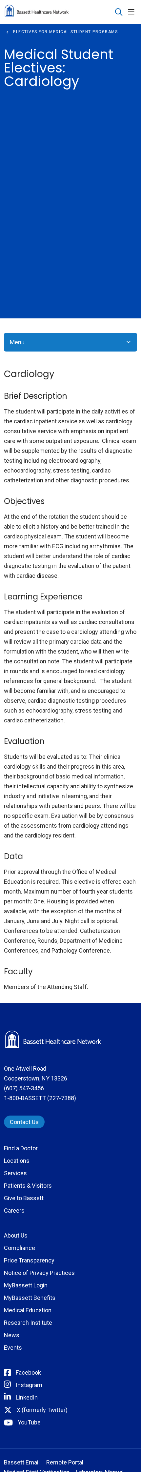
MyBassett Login (26, 1285)
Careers (14, 1210)
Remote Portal (64, 1462)
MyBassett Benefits (29, 1297)
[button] (132, 12)
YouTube (29, 1422)
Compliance (19, 1247)
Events (13, 1347)
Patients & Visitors (28, 1185)
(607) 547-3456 (24, 1088)
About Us (16, 1235)
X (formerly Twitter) (42, 1409)
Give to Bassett (24, 1198)
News (11, 1335)
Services (15, 1173)
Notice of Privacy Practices (39, 1272)
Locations (17, 1160)
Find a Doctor (21, 1148)
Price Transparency (29, 1260)
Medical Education (27, 1310)
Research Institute (28, 1322)
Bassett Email (22, 1462)
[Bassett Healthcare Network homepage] (53, 12)
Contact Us (24, 1122)
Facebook (28, 1372)
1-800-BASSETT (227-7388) (40, 1098)
